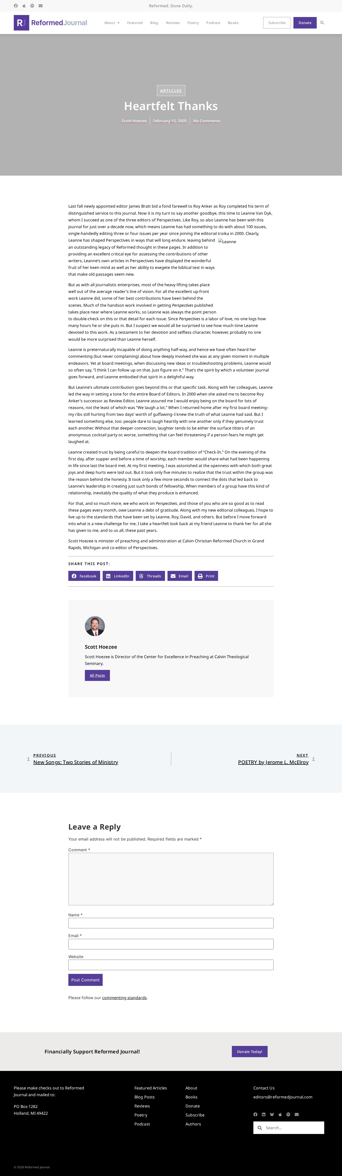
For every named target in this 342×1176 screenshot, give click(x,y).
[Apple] (24, 6)
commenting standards (124, 997)
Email (75, 936)
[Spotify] (32, 6)
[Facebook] (16, 6)
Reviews (173, 22)
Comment (79, 850)
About (109, 22)
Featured (135, 22)
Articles (171, 90)
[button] (322, 23)
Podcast (213, 22)
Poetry (193, 22)
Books (233, 22)
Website (75, 957)
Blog (154, 22)
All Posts (97, 675)
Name (75, 915)
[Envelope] (41, 6)
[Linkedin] (264, 1114)
